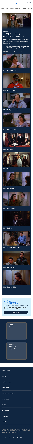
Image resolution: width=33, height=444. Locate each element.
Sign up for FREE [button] (16, 312)
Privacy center (5, 387)
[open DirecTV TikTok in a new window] (21, 437)
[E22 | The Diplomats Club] (16, 100)
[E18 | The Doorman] (16, 179)
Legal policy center (6, 382)
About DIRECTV (6, 370)
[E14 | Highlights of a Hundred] (16, 238)
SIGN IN (29, 3)
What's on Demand (15, 9)
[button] (3, 3)
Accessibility (5, 416)
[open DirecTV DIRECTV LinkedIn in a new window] (2, 437)
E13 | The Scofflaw (8, 267)
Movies (30, 9)
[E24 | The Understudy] (16, 61)
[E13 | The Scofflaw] (16, 258)
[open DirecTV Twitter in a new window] (9, 437)
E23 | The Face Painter (9, 90)
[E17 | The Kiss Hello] (16, 199)
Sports (24, 9)
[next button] (21, 51)
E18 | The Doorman (8, 189)
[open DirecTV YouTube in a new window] (17, 437)
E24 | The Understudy (9, 70)
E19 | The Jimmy (8, 169)
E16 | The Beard (7, 228)
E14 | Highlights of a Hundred (11, 248)
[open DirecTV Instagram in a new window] (13, 437)
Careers (4, 376)
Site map (4, 405)
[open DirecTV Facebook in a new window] (6, 437)
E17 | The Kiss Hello (9, 208)
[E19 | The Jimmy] (16, 159)
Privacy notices (5, 399)
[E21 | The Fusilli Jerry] (16, 120)
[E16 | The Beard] (16, 218)
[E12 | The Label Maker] (16, 277)
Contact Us (4, 422)
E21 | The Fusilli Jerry (9, 130)
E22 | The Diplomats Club (10, 110)
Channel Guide (5, 9)
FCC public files (5, 410)
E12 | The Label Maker (9, 287)
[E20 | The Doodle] (16, 140)
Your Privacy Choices (9, 393)
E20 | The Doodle (8, 149)
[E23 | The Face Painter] (16, 80)
